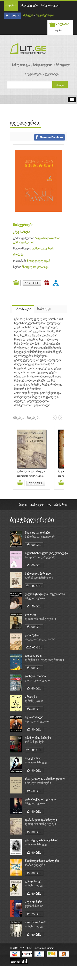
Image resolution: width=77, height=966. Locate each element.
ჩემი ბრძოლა (34, 717)
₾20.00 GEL (34, 647)
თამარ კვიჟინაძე (43, 248)
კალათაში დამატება (17, 283)
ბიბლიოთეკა (21, 65)
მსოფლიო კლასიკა (35, 267)
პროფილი (63, 65)
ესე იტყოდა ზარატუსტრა (41, 840)
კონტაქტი (37, 504)
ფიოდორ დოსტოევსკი (30, 476)
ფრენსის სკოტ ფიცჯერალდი (44, 660)
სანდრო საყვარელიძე (40, 536)
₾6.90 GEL (34, 627)
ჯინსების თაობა (35, 676)
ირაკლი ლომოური (38, 783)
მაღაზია (11, 5)
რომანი (18, 254)
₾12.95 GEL (34, 750)
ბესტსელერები (32, 520)
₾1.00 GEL (34, 545)
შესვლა (28, 15)
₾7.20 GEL (32, 283)
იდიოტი (30, 614)
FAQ (49, 504)
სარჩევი (44, 309)
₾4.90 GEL (34, 770)
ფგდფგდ (56, 283)
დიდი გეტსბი (33, 655)
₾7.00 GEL (36, 483)
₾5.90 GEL (34, 852)
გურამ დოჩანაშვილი (39, 578)
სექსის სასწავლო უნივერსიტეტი (46, 553)
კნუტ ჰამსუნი (21, 232)
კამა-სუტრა (32, 635)
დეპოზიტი (52, 74)
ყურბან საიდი (34, 906)
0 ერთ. (59, 30)
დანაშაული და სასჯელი (31, 471)
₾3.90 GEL (34, 668)
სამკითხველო (50, 5)
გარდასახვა (33, 881)
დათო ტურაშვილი (37, 680)
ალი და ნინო (34, 902)
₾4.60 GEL (34, 688)
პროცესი (31, 696)
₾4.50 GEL (34, 709)
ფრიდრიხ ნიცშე (36, 762)
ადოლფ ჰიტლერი (37, 721)
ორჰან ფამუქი (34, 742)
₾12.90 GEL (34, 586)
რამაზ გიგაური (35, 865)
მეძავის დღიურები (37, 532)
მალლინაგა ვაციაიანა (40, 639)
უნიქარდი (60, 504)
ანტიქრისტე (33, 758)
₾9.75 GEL (34, 914)
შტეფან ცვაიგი (35, 598)
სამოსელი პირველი (38, 573)
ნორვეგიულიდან (38, 261)
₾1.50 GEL (34, 606)
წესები (23, 504)
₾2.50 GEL (34, 893)
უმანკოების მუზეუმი (38, 738)
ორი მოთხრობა (35, 922)
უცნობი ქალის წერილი (40, 799)
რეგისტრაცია (45, 15)
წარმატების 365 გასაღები (42, 861)
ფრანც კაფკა (34, 701)
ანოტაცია (23, 309)
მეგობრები (34, 74)
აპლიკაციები (29, 5)
